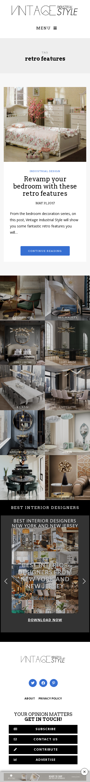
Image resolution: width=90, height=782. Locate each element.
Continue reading (45, 250)
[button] (84, 581)
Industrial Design (45, 171)
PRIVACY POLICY (50, 698)
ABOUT (29, 698)
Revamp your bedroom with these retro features (45, 186)
